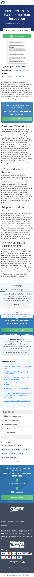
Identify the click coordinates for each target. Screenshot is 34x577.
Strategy (25, 449)
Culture (21, 453)
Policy (20, 445)
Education (13, 453)
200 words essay (10, 433)
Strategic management (12, 416)
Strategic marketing (11, 420)
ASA (26, 290)
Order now (17, 119)
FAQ (16, 521)
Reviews (14, 517)
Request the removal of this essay (18, 352)
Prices (8, 517)
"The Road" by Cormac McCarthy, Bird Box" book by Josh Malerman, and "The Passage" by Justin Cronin (18, 395)
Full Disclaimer (25, 535)
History (4, 453)
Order (3, 517)
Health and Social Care (9, 457)
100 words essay (10, 428)
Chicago (20, 290)
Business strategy (22, 70)
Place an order (17, 497)
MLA (7, 290)
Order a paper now (17, 330)
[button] (3, 3)
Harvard (13, 290)
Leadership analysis (8, 445)
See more (17, 437)
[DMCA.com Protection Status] (17, 544)
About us (3, 521)
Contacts (10, 521)
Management (16, 449)
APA (2, 290)
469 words (20, 77)
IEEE (31, 290)
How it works (22, 517)
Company (5, 449)
